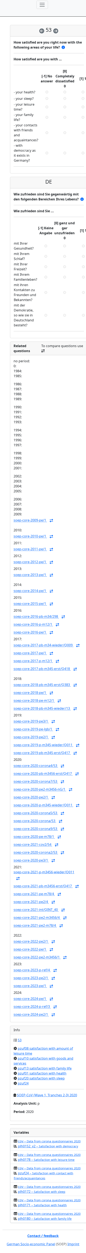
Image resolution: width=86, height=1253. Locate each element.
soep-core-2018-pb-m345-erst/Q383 (42, 685)
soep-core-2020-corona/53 (35, 821)
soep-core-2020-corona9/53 (36, 829)
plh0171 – (42, 1205)
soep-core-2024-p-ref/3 (32, 1006)
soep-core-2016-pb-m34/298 (36, 616)
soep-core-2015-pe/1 (30, 603)
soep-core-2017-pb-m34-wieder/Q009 (43, 645)
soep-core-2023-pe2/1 (31, 978)
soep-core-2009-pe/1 (30, 520)
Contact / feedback (43, 1235)
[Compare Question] (51, 521)
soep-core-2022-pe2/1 (31, 941)
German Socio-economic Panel (31, 1244)
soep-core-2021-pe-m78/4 (34, 894)
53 (20, 1040)
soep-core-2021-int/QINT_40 (36, 910)
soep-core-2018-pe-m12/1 (34, 700)
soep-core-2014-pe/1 (30, 591)
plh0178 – (46, 1159)
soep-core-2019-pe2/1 (31, 737)
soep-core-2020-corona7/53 (36, 781)
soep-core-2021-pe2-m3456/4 (37, 917)
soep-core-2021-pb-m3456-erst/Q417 (43, 886)
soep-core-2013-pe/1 (30, 575)
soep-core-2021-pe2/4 (31, 902)
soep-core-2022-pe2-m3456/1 (37, 957)
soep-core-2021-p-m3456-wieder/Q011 (44, 872)
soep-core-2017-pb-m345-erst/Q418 (42, 669)
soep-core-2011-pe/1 (30, 549)
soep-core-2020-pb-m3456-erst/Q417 (43, 773)
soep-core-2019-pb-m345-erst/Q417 (42, 753)
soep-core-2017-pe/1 (30, 653)
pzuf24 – (43, 1175)
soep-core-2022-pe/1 (30, 949)
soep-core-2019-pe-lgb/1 (33, 729)
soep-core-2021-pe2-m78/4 (35, 925)
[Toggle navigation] (42, 5)
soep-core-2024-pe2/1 (31, 1014)
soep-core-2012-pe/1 (30, 562)
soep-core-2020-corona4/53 (36, 766)
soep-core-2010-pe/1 (30, 536)
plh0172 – (41, 1191)
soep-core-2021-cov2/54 (33, 844)
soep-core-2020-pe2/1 (31, 797)
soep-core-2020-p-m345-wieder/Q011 (43, 805)
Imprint (73, 1244)
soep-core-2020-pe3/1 (31, 860)
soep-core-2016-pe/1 (30, 632)
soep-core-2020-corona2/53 (36, 852)
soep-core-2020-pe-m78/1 (34, 837)
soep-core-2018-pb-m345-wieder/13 (42, 708)
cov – (49, 1141)
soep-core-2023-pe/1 (30, 986)
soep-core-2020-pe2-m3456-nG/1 (40, 789)
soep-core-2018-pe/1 (30, 693)
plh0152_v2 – (48, 1146)
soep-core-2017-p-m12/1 (33, 661)
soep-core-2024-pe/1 (30, 999)
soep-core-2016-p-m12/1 (33, 624)
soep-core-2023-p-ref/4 (32, 970)
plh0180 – (45, 1218)
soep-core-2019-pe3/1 (31, 721)
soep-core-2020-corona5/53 (36, 813)
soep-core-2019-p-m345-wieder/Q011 (43, 745)
